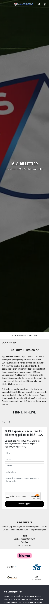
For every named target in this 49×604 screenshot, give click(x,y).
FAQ (3, 530)
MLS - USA (12, 343)
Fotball (3, 343)
